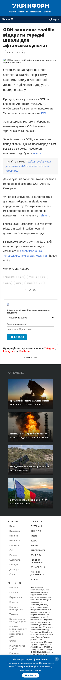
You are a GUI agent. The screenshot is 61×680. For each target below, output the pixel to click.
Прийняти (30, 675)
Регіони (13, 555)
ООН (44, 277)
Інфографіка (37, 550)
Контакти (13, 592)
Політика (13, 535)
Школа (18, 283)
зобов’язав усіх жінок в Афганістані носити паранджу (28, 166)
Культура (13, 564)
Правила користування (16, 608)
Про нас (13, 587)
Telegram (49, 348)
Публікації (36, 526)
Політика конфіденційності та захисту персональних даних (18, 631)
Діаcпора (14, 569)
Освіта (8, 283)
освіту (37, 153)
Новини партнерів (36, 561)
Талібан (29, 283)
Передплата (15, 597)
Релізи (34, 579)
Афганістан (10, 277)
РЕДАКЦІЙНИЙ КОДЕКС (17, 647)
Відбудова (14, 531)
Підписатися (17, 336)
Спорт (12, 574)
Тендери (13, 614)
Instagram (9, 351)
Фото (33, 536)
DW (43, 113)
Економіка (14, 540)
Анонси (47, 11)
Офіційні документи (37, 573)
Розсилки (14, 653)
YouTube (24, 351)
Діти (22, 277)
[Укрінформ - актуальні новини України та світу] (30, 5)
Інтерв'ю (35, 531)
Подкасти (36, 521)
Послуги (12, 11)
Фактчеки (14, 545)
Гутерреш (32, 277)
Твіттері (44, 215)
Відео (33, 540)
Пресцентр (35, 11)
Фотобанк (23, 11)
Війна (12, 526)
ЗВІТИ (12, 641)
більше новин (30, 357)
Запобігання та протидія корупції (18, 620)
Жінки (40, 283)
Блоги (34, 545)
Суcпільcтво (15, 560)
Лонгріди (35, 555)
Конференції (37, 567)
